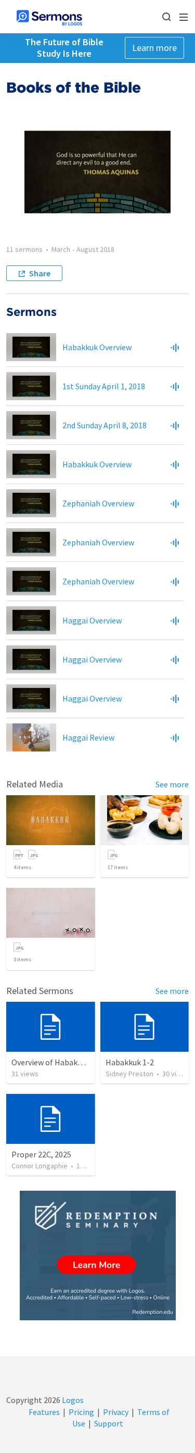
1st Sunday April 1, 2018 (103, 386)
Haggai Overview (92, 620)
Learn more (154, 48)
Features (44, 1412)
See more (172, 784)
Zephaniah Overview (98, 503)
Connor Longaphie (39, 1165)
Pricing (81, 1412)
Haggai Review (88, 737)
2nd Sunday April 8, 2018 (104, 425)
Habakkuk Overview (97, 347)
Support (108, 1423)
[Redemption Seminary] (98, 1255)
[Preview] (175, 347)
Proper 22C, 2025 (41, 1154)
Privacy (115, 1412)
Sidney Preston (129, 1073)
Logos (72, 1400)
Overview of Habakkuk (50, 1062)
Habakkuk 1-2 (130, 1062)
